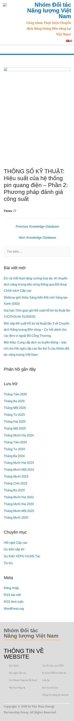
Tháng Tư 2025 (14, 414)
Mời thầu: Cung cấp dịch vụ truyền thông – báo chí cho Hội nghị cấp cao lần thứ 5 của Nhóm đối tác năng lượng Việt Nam (36, 348)
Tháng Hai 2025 (15, 421)
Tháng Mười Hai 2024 (19, 435)
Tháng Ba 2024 (14, 456)
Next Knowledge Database (37, 237)
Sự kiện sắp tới (14, 549)
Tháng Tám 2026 (15, 394)
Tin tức (8, 563)
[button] (69, 48)
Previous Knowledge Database (37, 226)
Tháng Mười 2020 (16, 517)
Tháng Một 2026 (15, 407)
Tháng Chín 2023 (15, 483)
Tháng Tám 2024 (15, 442)
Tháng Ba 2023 (14, 490)
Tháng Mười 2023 (16, 476)
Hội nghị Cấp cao (15, 542)
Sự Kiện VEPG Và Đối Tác (22, 556)
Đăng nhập (11, 588)
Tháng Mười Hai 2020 (19, 504)
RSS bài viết (12, 594)
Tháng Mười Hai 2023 (19, 462)
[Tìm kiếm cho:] (37, 251)
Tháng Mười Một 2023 (19, 469)
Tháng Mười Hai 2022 (19, 497)
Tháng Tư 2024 (14, 449)
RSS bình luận (14, 601)
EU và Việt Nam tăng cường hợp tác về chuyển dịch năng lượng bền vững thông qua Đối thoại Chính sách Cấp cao (36, 284)
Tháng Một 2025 (15, 428)
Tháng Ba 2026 (14, 401)
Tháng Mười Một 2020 (19, 511)
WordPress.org (14, 608)
